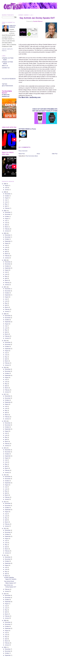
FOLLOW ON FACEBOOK (9, 78)
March (7, 227)
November (8, 193)
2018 (5, 367)
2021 (5, 287)
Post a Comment (23, 151)
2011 (5, 555)
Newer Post (22, 153)
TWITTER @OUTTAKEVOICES (7, 85)
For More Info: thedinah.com (6, 95)
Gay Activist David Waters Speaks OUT (10, 582)
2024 (5, 210)
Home (38, 153)
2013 (5, 501)
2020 (5, 314)
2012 (5, 528)
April (6, 206)
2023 (5, 233)
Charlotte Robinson (38, 21)
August (7, 185)
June (6, 187)
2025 (5, 192)
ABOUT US (5, 65)
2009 (5, 620)
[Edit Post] (20, 141)
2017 (5, 394)
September (8, 241)
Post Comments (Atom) (32, 156)
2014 (5, 475)
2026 (5, 183)
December (8, 212)
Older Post (54, 153)
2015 (5, 448)
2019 (5, 340)
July (6, 200)
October (7, 196)
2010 (5, 593)
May (6, 204)
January (7, 189)
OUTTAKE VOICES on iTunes (27, 129)
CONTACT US (5, 67)
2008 (5, 647)
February (7, 208)
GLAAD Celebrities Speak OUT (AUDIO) (10, 578)
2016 (5, 421)
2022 (5, 260)
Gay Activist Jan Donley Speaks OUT (10, 586)
